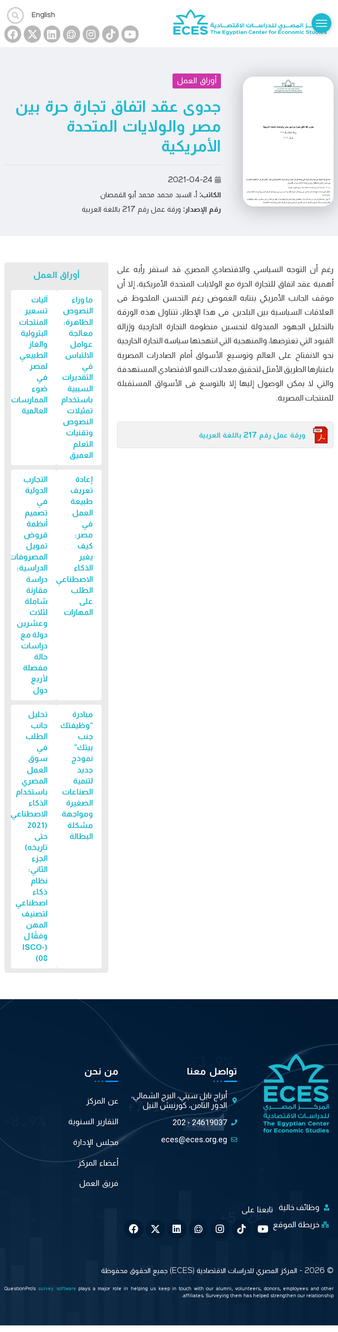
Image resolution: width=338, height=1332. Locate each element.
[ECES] (253, 23)
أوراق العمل (197, 81)
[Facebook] (12, 34)
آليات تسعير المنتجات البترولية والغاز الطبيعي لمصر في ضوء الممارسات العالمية (29, 355)
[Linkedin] (52, 34)
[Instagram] (91, 34)
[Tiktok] (110, 34)
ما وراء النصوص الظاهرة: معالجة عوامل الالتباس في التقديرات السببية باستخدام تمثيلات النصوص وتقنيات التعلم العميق (77, 377)
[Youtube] (129, 34)
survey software (58, 1289)
